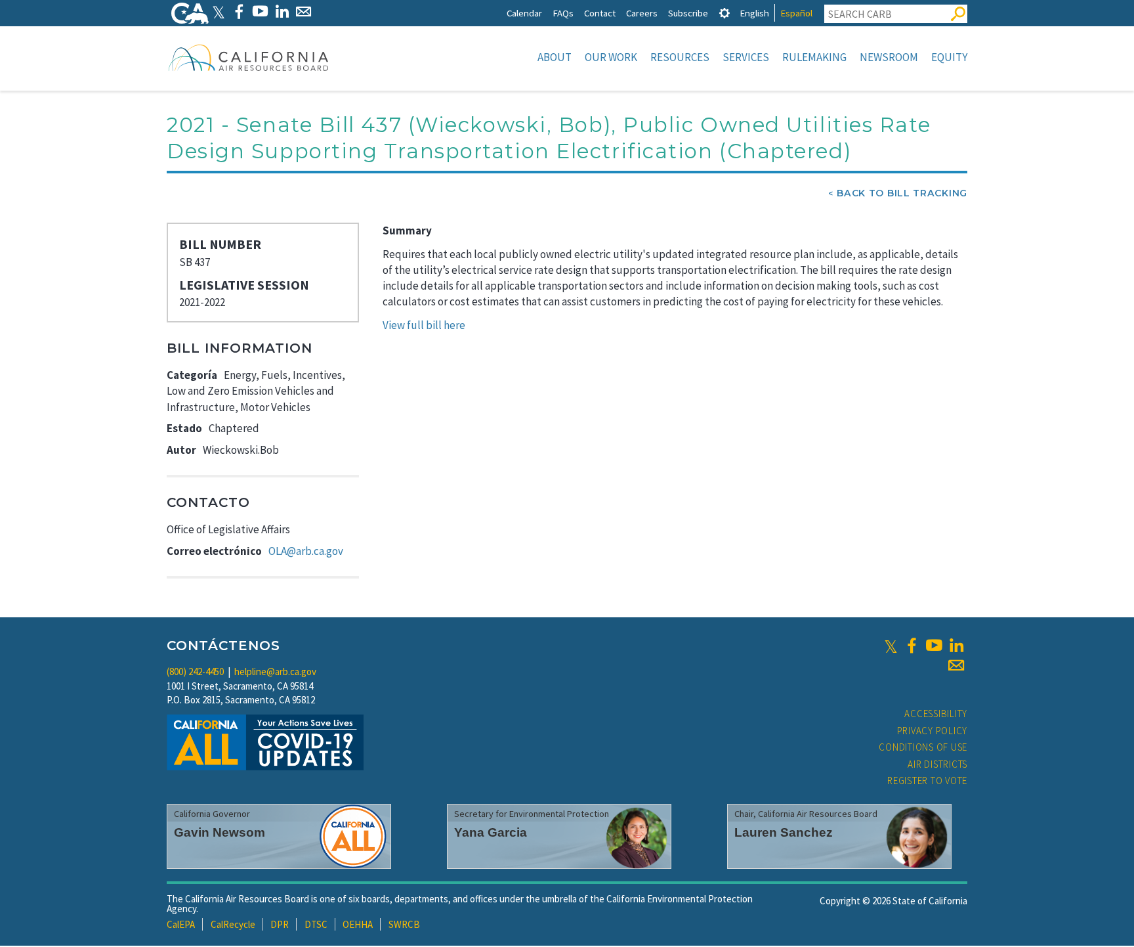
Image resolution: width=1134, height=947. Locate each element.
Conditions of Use (923, 747)
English (754, 13)
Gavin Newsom (219, 832)
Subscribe (688, 13)
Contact (600, 13)
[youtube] (933, 645)
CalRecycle (233, 924)
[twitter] (891, 645)
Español (796, 13)
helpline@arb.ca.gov (275, 671)
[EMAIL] (303, 11)
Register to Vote (927, 780)
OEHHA (358, 924)
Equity (949, 57)
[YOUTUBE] (260, 11)
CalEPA (181, 924)
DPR (279, 924)
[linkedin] (956, 645)
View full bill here (424, 325)
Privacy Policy (932, 730)
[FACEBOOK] (238, 11)
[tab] (724, 13)
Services (746, 57)
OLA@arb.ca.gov (305, 551)
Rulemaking (814, 57)
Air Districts (937, 764)
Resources (679, 57)
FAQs (563, 13)
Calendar (524, 13)
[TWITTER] (218, 11)
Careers (642, 13)
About (554, 57)
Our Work (611, 57)
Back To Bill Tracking (902, 193)
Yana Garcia (490, 832)
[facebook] (911, 645)
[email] (956, 665)
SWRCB (404, 924)
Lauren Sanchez (783, 832)
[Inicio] (249, 57)
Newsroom (889, 57)
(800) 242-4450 (195, 671)
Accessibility (935, 713)
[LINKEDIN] (282, 11)
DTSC (315, 924)
